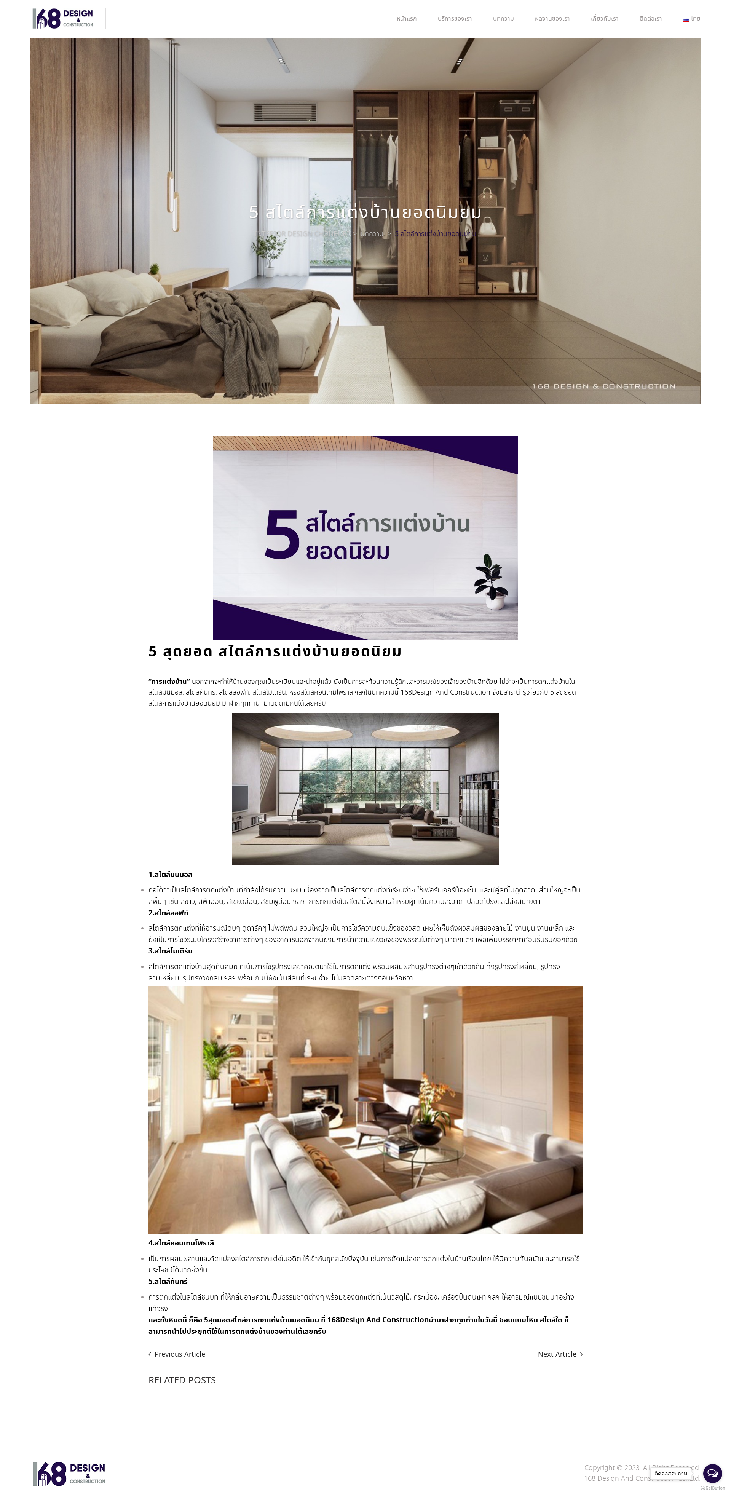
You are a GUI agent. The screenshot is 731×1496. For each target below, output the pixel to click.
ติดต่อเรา (651, 18)
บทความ (503, 18)
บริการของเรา (455, 18)
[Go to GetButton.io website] (713, 1488)
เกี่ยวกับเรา (605, 18)
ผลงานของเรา (552, 18)
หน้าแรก (407, 18)
